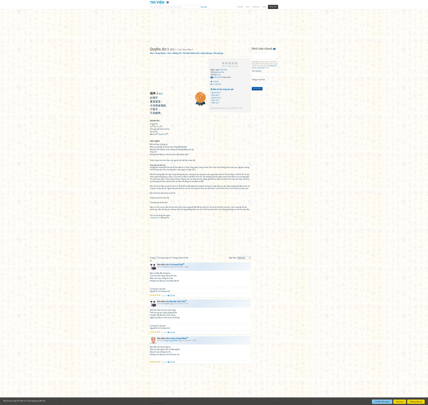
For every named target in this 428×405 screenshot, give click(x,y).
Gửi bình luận (257, 89)
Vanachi (221, 108)
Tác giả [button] (240, 7)
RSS (277, 403)
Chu (219, 74)
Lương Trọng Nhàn (178, 338)
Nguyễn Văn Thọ (177, 301)
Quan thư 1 (216, 92)
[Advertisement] (214, 26)
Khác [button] (264, 7)
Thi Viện (157, 2)
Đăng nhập (273, 7)
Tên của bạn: (256, 71)
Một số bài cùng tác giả (223, 89)
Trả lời (215, 81)
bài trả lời (216, 77)
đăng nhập (260, 68)
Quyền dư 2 (155, 217)
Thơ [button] (247, 7)
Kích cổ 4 (215, 100)
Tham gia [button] (255, 7)
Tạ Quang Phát (176, 264)
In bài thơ (217, 84)
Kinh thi (221, 72)
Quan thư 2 (216, 97)
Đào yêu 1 (216, 95)
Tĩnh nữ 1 (215, 103)
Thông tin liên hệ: (258, 79)
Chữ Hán (223, 69)
